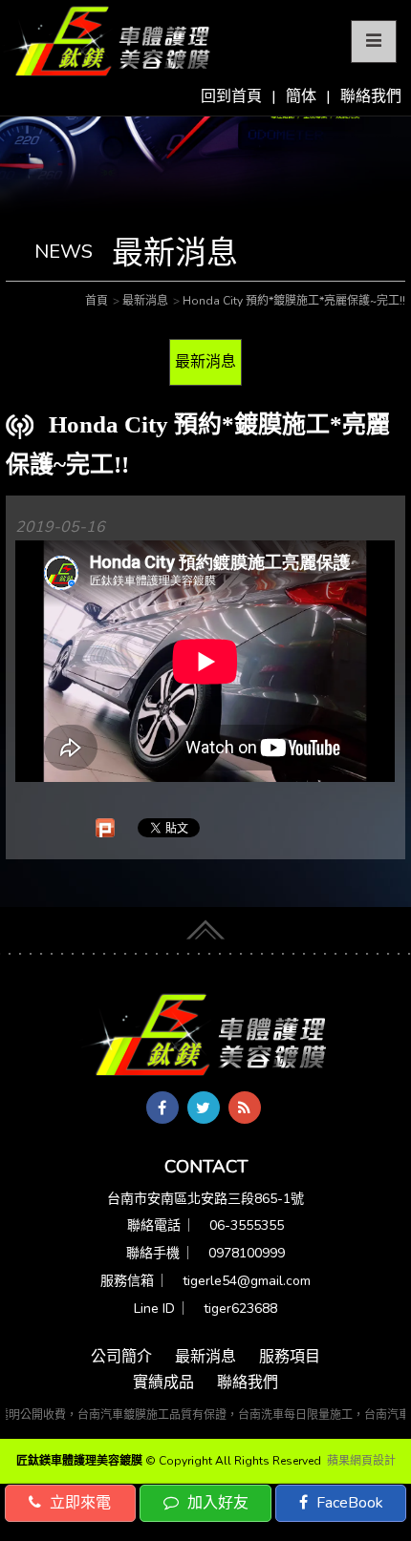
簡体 (301, 96)
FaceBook (348, 1502)
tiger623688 (240, 1308)
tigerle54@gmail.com (247, 1281)
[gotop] (205, 924)
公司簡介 (121, 1356)
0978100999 (246, 1253)
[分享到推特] (203, 1107)
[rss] (244, 1107)
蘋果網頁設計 (361, 1460)
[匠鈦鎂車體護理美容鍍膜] (205, 1035)
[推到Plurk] (105, 827)
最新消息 (205, 361)
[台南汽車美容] (107, 42)
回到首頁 (231, 96)
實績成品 (163, 1382)
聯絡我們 (370, 96)
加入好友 (216, 1502)
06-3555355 (246, 1225)
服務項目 (289, 1356)
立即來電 (78, 1502)
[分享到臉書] (162, 1107)
